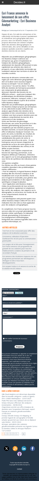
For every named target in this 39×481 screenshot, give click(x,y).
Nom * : (5, 296)
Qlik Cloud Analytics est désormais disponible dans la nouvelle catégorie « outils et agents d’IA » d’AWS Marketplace (18, 396)
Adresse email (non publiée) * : (13, 303)
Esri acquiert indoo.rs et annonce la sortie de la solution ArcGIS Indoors (19, 267)
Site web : (6, 310)
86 (24, 434)
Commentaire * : (8, 317)
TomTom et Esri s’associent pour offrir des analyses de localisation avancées (18, 232)
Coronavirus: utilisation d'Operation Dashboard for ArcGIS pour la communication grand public (19, 238)
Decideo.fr (19, 2)
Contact (19, 469)
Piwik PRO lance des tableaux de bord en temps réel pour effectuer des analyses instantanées (17, 403)
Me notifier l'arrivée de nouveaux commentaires (15, 340)
